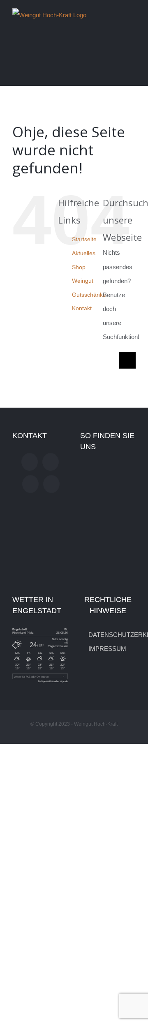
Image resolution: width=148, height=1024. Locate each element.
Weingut (82, 280)
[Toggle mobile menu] (132, 13)
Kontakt (82, 308)
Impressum (107, 648)
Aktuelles (83, 253)
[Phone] (51, 484)
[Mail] (30, 484)
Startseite (84, 239)
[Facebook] (29, 462)
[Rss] (50, 462)
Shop (79, 267)
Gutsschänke (89, 294)
